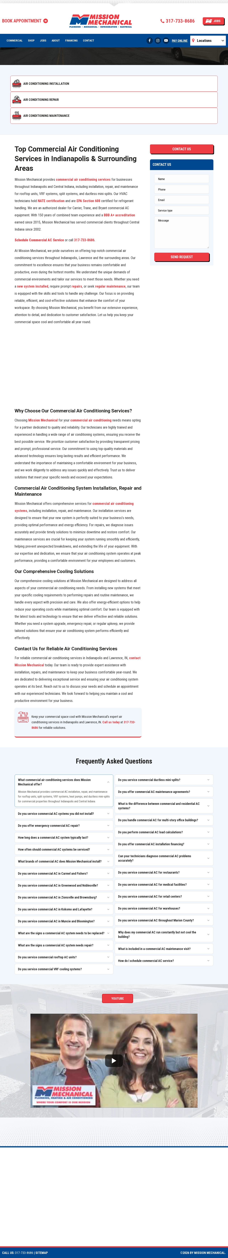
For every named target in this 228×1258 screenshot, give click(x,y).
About (56, 40)
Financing (71, 40)
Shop (31, 40)
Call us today (111, 722)
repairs (77, 286)
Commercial (15, 40)
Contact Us (181, 149)
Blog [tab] (166, 998)
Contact (88, 40)
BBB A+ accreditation (119, 215)
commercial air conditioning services (83, 179)
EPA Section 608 (88, 201)
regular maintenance (110, 286)
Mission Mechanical (43, 420)
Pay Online (180, 41)
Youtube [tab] (117, 998)
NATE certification (51, 201)
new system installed (32, 286)
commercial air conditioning (91, 420)
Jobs (217, 21)
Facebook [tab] (65, 998)
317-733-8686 (180, 21)
